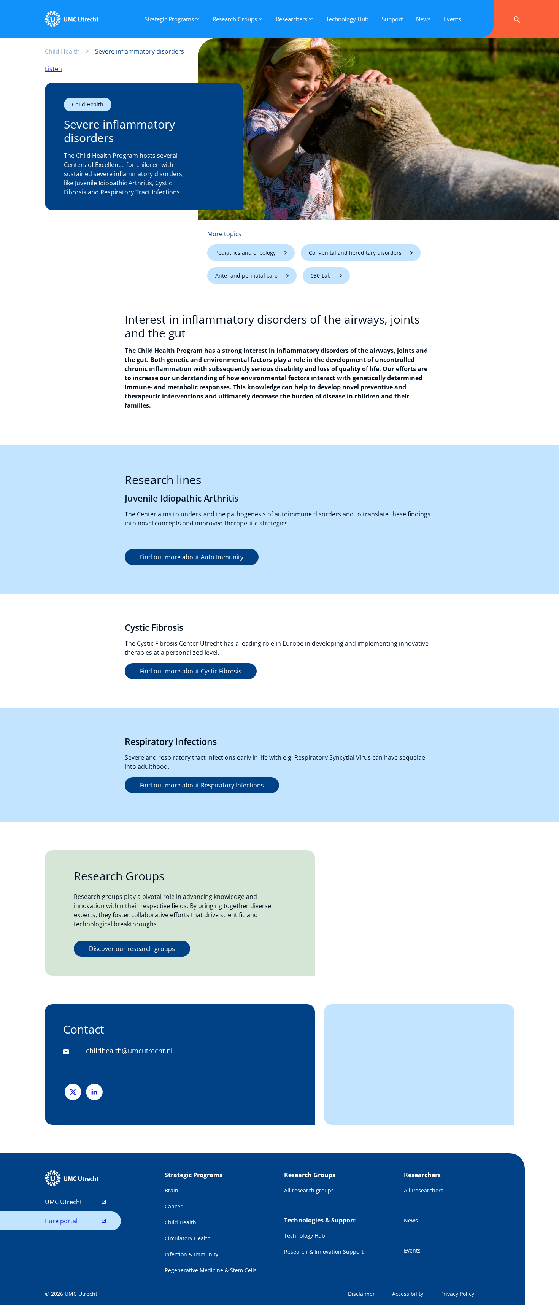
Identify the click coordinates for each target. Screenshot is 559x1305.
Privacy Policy (457, 1293)
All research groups (309, 1190)
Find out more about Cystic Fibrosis (190, 671)
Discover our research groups (132, 949)
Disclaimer (361, 1293)
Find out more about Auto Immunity (191, 557)
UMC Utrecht (63, 1202)
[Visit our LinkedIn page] (94, 1092)
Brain (171, 1190)
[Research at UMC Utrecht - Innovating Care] (71, 19)
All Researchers (423, 1190)
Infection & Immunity (191, 1254)
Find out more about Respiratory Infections (202, 785)
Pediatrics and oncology (245, 252)
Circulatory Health (188, 1238)
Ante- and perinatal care (246, 275)
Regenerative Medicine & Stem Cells (211, 1270)
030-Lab (321, 275)
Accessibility (407, 1293)
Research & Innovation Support (324, 1251)
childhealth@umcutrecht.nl (129, 1050)
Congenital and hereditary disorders (355, 252)
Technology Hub (304, 1235)
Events (412, 1250)
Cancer (174, 1206)
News (411, 1220)
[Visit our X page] (74, 1092)
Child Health (62, 51)
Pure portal (61, 1221)
